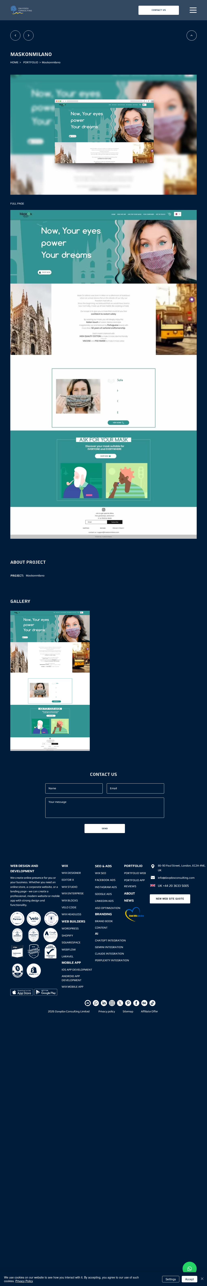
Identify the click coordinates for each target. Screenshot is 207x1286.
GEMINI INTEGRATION (109, 947)
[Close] (202, 1279)
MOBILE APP (71, 962)
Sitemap (128, 1011)
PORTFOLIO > (32, 62)
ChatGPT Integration (110, 940)
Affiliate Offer (149, 1011)
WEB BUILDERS (73, 921)
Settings (171, 1279)
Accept (189, 1279)
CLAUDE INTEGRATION (109, 953)
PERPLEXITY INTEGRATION (112, 960)
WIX (65, 866)
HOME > (16, 62)
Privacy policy (106, 1011)
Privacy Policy (24, 1281)
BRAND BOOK (104, 921)
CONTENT (101, 927)
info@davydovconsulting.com (176, 877)
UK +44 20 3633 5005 (173, 886)
